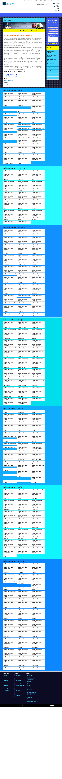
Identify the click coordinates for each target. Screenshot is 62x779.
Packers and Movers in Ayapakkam (9, 588)
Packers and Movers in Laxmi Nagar (37, 537)
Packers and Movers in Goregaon (37, 433)
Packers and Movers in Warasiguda (37, 300)
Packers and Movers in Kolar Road (38, 359)
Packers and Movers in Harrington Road (23, 668)
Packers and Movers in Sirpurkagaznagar (9, 200)
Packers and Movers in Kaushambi (37, 552)
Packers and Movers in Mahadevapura (37, 370)
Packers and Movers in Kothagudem (23, 186)
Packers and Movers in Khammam (23, 215)
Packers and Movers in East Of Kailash (24, 548)
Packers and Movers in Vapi (38, 128)
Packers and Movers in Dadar (9, 426)
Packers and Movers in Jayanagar (9, 355)
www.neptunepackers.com (9, 84)
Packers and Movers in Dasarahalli (37, 337)
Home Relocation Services (51, 64)
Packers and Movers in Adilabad (23, 218)
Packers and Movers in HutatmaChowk (37, 437)
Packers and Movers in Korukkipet (9, 617)
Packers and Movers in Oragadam (9, 650)
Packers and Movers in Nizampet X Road (23, 263)
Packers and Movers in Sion (38, 469)
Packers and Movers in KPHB (9, 234)
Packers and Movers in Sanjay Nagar (23, 395)
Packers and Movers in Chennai (37, 101)
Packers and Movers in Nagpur (23, 121)
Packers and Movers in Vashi (10, 475)
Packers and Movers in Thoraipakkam (23, 572)
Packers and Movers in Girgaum (23, 437)
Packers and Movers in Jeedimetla (9, 256)
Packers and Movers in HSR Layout (10, 348)
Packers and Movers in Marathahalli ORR (37, 377)
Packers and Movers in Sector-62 (37, 541)
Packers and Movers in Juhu (10, 443)
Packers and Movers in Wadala (9, 481)
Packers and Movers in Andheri (9, 411)
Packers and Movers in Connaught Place (9, 512)
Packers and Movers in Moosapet (23, 252)
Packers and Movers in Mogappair (23, 592)
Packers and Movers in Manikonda (23, 238)
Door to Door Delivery (30, 684)
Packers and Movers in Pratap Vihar (23, 552)
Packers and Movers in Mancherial (23, 189)
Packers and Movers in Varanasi (23, 162)
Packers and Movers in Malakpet (37, 263)
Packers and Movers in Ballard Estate (23, 411)
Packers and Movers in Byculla (23, 415)
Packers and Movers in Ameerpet (9, 231)
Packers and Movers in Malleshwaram (37, 374)
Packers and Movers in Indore (37, 144)
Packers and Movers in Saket (23, 541)
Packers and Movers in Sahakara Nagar (9, 395)
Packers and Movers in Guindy (9, 579)
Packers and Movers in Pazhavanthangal (9, 661)
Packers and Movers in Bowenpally (23, 282)
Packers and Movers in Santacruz (9, 469)
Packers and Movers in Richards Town (23, 392)
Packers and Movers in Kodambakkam (37, 632)
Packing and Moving (30, 676)
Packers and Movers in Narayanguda (9, 307)
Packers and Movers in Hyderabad (23, 114)
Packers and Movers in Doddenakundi (23, 337)
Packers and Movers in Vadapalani (23, 646)
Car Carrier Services (51, 68)
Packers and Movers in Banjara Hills (37, 245)
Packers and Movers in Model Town (23, 516)
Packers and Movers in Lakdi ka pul (24, 267)
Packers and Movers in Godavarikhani (37, 175)
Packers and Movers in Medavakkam (9, 636)
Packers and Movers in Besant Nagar (9, 646)
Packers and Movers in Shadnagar (37, 200)
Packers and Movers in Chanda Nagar (23, 234)
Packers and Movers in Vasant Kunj (37, 501)
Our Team (18, 690)
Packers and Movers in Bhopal (23, 97)
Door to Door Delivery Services (52, 60)
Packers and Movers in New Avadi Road (10, 665)
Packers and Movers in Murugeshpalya (23, 381)
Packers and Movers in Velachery (23, 501)
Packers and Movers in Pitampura (37, 516)
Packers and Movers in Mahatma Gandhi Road (37, 448)
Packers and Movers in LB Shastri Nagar (9, 370)
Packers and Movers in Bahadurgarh (9, 519)
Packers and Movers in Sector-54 (37, 519)
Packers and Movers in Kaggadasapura (37, 355)
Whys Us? (18, 695)
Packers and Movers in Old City (38, 278)
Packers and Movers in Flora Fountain (38, 430)
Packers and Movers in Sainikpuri (23, 274)
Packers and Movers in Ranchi (9, 129)
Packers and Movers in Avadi (38, 582)
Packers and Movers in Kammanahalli (37, 363)
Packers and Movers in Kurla (10, 447)
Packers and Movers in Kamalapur (37, 182)
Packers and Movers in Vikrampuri (9, 300)
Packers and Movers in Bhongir (37, 171)
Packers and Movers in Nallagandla (9, 238)
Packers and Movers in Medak (9, 189)
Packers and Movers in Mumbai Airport (23, 459)
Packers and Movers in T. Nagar (37, 579)
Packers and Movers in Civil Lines (10, 516)
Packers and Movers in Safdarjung (9, 501)
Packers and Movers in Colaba (9, 419)
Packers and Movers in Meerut (9, 155)
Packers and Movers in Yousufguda (9, 252)
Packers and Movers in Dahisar (23, 426)
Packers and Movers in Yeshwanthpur (23, 403)
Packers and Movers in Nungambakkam (37, 661)
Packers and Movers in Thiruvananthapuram (9, 162)
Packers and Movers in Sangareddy (23, 197)
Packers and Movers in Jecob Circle (23, 440)
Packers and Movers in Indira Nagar (24, 352)
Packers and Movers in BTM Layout (10, 330)
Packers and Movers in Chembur (9, 422)
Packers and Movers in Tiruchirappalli (37, 159)
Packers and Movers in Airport (9, 505)
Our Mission (18, 678)
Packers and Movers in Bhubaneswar (37, 97)
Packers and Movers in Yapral (37, 296)
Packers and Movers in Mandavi (9, 451)
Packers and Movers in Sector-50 (37, 530)
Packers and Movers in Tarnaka (37, 285)
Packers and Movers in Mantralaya (9, 462)
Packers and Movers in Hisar (10, 113)
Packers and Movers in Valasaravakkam (9, 668)
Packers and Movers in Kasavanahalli (9, 366)
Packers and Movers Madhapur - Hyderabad (19, 57)
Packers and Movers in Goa (10, 110)
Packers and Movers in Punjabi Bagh (9, 508)
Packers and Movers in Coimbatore (23, 105)
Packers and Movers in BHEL (37, 234)
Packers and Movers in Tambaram (37, 625)
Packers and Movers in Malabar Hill (23, 451)
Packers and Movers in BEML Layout (23, 330)
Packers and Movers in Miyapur (23, 260)
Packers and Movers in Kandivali (23, 444)
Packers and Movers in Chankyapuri (23, 494)
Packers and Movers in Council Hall (23, 419)
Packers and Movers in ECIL (10, 273)
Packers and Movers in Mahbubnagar (37, 215)
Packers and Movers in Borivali (37, 411)
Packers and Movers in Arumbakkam (37, 564)
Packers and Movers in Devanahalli (23, 341)
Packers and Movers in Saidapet (37, 575)
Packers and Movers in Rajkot (37, 155)
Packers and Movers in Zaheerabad (37, 207)
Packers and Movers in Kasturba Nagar (37, 665)
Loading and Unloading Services (52, 56)
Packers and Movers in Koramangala (23, 359)
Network (34, 15)
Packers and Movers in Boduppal (23, 289)
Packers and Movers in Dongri (9, 430)
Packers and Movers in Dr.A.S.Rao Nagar (37, 274)
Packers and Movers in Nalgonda (9, 218)
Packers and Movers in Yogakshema (37, 481)
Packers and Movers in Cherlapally (9, 292)
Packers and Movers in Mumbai (9, 121)
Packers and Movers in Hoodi (23, 345)
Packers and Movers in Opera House (37, 462)
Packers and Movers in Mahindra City (37, 646)
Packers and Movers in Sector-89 (9, 537)
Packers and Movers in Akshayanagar (23, 323)
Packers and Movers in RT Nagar (37, 388)
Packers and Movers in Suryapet (23, 200)
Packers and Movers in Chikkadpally (23, 311)
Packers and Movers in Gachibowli (23, 231)
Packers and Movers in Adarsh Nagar (23, 271)
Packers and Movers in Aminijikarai (37, 607)
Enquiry (42, 15)
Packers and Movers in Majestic (23, 377)
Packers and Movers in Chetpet (9, 596)
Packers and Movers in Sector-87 (9, 526)
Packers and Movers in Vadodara (23, 135)
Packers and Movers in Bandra (37, 415)
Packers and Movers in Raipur (37, 125)
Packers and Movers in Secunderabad (37, 249)
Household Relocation (29, 688)
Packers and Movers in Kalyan (23, 148)
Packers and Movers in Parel (10, 465)
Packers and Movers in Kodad (37, 186)
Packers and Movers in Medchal (9, 285)
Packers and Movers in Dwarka (23, 505)
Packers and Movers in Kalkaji (9, 545)
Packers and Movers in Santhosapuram (23, 650)
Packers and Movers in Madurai (37, 152)
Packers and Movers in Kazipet (9, 186)
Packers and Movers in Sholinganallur (9, 654)
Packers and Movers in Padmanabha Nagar (9, 388)
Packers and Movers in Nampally (37, 267)
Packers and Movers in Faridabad (37, 107)
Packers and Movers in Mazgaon (37, 451)
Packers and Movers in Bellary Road (9, 334)
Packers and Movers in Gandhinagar (37, 141)
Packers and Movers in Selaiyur (23, 643)
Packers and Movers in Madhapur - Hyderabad (20, 38)
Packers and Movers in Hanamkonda (23, 178)
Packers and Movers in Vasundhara (23, 530)
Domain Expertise (20, 685)
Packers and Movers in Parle (38, 475)
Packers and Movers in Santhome (37, 614)
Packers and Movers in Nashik (23, 155)
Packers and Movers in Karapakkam (37, 572)
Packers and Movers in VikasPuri (37, 545)
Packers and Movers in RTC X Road (38, 311)
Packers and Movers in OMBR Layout (9, 384)
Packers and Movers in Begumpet (23, 300)
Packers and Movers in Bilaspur (9, 101)
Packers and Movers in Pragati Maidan (37, 512)
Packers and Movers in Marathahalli (9, 374)
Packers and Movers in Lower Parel (23, 448)
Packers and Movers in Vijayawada (37, 135)
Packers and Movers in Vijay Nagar (10, 555)
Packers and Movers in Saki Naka (38, 466)
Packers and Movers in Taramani (37, 650)
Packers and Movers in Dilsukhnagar (37, 260)
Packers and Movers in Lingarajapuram (37, 366)
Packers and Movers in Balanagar (37, 252)
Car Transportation (31, 692)
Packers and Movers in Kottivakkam (9, 572)
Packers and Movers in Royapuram (9, 610)
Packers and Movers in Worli (24, 481)
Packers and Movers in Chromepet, (23, 599)
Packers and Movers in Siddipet (37, 204)
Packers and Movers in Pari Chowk (38, 548)
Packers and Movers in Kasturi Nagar (9, 363)
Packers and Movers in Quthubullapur (37, 256)
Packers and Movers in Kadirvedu (23, 632)
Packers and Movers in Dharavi (37, 426)
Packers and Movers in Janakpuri (37, 505)
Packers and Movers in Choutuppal (9, 175)
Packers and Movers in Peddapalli (9, 193)
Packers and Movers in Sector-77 (23, 534)
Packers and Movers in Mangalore (23, 152)
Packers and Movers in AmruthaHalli (37, 323)
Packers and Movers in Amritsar (23, 94)
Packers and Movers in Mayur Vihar (9, 490)
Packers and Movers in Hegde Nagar (23, 348)
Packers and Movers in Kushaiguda (37, 292)
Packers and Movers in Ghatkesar (9, 178)
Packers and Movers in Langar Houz (37, 314)
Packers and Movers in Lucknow (23, 118)
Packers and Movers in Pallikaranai (37, 643)
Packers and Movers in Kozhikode (9, 152)
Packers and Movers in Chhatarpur (23, 545)
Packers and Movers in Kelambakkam (23, 639)
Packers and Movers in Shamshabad (9, 204)
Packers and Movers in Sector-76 (9, 523)
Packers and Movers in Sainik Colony (23, 537)
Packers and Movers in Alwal (24, 295)
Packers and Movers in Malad (9, 459)
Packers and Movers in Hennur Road (37, 341)
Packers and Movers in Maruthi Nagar (9, 381)
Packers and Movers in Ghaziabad (23, 144)
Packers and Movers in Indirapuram (23, 519)
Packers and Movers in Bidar (24, 137)
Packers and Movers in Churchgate (23, 422)
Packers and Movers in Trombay (37, 472)
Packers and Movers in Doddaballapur (9, 341)
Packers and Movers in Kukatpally (37, 231)
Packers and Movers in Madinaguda (9, 263)
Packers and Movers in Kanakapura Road (23, 366)
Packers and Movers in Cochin (9, 105)
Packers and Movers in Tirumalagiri (9, 296)
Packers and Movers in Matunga (23, 455)
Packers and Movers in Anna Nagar (10, 592)
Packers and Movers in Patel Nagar (10, 548)
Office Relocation (31, 694)
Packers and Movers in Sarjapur (37, 392)
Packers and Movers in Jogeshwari (37, 440)
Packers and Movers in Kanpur (9, 135)
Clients (27, 15)
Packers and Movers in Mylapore (23, 568)
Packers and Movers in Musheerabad (9, 314)
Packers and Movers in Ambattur (37, 585)
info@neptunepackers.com (9, 80)
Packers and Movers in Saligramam (37, 617)
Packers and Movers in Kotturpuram (9, 575)
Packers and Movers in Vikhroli (37, 478)
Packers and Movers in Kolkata (37, 114)
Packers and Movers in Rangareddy (37, 193)
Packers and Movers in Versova (23, 475)
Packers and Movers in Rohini (23, 508)
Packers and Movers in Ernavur (9, 603)
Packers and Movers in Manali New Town (37, 668)
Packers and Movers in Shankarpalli (23, 204)
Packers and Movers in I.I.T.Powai (9, 440)
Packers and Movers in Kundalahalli (23, 355)
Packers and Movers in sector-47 (37, 534)
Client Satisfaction (20, 688)
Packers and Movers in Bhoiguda (9, 311)
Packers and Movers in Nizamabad (23, 211)
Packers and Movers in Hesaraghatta (9, 352)
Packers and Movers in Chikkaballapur (9, 337)
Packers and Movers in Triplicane (23, 625)
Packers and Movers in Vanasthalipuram (37, 289)
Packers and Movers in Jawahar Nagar (37, 610)
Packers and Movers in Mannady (23, 628)
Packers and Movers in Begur (23, 334)
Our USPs (18, 693)
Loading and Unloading (30, 680)
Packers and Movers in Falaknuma (23, 278)
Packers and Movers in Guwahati (37, 111)
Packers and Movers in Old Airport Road (38, 381)
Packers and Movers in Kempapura (9, 359)
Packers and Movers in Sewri (24, 469)
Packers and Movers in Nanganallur (23, 636)
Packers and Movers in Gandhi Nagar (23, 314)
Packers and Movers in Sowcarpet (9, 621)
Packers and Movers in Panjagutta (9, 249)
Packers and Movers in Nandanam (23, 579)
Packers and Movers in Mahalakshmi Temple (37, 459)
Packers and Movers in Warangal (9, 211)
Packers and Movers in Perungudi (23, 610)
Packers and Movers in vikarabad (23, 207)
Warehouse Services (29, 698)
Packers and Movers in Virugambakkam (23, 661)
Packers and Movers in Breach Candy (9, 415)
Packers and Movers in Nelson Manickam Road (37, 657)
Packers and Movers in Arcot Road (24, 607)
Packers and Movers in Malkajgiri (9, 278)
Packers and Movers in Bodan (23, 171)
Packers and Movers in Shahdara (9, 494)
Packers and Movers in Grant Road (10, 433)
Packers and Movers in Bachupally (23, 256)
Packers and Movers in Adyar (23, 564)
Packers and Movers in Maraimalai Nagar (9, 657)
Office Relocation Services (51, 71)
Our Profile (18, 675)
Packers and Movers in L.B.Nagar (9, 267)
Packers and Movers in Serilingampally (23, 249)
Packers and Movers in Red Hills (10, 628)
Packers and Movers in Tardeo (23, 472)
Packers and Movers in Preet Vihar (38, 490)
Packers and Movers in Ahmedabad (9, 94)
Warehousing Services (52, 75)
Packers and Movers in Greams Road (37, 599)
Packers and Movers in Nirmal (37, 189)
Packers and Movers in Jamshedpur (9, 148)
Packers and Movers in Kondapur (37, 238)
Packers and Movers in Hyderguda (23, 307)
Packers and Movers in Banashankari (37, 326)
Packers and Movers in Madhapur (9, 242)
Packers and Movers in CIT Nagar (10, 639)
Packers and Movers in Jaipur (37, 131)
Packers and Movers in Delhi (38, 104)
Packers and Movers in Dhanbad (23, 141)
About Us (12, 15)
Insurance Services (51, 78)
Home (5, 15)
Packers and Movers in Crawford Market (37, 419)
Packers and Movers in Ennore (9, 599)
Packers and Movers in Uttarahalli (37, 399)
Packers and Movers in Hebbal (37, 348)
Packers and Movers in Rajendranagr (9, 245)
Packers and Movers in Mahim (9, 455)
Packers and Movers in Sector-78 (23, 526)
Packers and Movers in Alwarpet (37, 639)
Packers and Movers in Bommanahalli (37, 330)
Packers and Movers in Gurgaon (23, 111)
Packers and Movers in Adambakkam (9, 568)
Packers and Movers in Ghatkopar (23, 433)
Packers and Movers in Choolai (9, 607)
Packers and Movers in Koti (10, 302)
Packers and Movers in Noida (37, 121)
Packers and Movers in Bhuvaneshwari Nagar (37, 334)
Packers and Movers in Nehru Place (37, 497)
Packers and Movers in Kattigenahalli (23, 363)
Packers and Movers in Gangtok (9, 144)
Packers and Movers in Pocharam (23, 193)
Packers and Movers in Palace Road (37, 384)
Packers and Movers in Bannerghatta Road (23, 326)
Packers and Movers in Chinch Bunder (37, 422)
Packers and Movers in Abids (24, 302)
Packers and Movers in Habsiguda (23, 285)
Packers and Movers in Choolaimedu (37, 592)
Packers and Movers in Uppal (9, 289)
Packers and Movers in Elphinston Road (23, 430)
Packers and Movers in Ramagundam (9, 197)
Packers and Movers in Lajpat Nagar (9, 497)
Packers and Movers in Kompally (37, 282)
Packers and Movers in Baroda (9, 97)
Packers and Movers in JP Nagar (37, 352)
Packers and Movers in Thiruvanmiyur (37, 568)
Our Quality (18, 683)
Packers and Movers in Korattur (37, 588)
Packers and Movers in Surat (24, 128)
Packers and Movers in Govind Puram (9, 552)
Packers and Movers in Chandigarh (23, 101)
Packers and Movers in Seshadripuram (37, 395)
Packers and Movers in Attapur (23, 242)
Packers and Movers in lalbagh (23, 370)
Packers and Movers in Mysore (37, 118)
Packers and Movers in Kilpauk (23, 596)
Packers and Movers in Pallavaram (23, 617)
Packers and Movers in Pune (24, 124)
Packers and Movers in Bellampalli (9, 171)
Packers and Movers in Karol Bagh (24, 512)
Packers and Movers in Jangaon (37, 178)
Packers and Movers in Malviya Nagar (37, 526)
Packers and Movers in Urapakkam (37, 636)
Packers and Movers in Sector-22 (23, 523)
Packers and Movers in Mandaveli (9, 614)
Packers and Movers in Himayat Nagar (9, 271)
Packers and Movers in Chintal (9, 260)
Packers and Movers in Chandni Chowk (37, 508)
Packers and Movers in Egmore (23, 603)
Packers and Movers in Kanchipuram (23, 614)
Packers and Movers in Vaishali (37, 523)
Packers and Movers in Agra (38, 137)
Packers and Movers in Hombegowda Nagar (37, 345)
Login (58, 0)
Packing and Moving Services (51, 52)
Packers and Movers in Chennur (23, 175)
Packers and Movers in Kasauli (37, 148)
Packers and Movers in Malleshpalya (9, 377)
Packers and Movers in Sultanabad (37, 197)
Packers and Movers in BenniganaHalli (9, 326)
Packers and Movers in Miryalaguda (9, 222)
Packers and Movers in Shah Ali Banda (10, 282)
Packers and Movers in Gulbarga (9, 138)
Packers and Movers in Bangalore (37, 94)
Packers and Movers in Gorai (10, 436)
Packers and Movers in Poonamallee (9, 632)
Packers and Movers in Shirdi (23, 159)
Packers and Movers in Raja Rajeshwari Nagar (24, 388)
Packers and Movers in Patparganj (23, 490)
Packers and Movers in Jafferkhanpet (9, 643)
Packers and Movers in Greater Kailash (37, 494)
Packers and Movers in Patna (9, 125)
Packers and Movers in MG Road (24, 374)
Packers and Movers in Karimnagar (37, 211)
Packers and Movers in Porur (10, 582)
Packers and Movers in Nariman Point (23, 462)
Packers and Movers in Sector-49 (9, 534)
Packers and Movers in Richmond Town (9, 392)
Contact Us (50, 15)
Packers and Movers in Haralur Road (9, 345)
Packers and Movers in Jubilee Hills (23, 245)
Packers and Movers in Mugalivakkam (23, 582)
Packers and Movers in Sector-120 (9, 541)
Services (20, 15)
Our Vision (18, 680)
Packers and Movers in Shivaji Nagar (9, 399)
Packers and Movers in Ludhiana (9, 118)
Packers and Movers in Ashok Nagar (37, 271)
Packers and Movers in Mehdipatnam (37, 242)
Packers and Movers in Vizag (23, 131)
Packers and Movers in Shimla (9, 159)
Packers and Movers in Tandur (9, 207)
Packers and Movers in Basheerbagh (37, 303)
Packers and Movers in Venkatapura (9, 403)
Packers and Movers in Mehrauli (23, 497)
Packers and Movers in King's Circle (37, 444)
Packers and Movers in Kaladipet (37, 621)
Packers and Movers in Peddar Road (23, 466)
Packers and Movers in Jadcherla (9, 182)
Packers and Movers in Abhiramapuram (9, 564)
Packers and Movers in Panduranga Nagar (23, 384)
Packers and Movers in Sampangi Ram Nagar (23, 399)
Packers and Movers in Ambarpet (37, 307)
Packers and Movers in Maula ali (23, 292)
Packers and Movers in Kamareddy (23, 182)
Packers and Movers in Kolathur (23, 588)
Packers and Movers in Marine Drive (37, 455)
